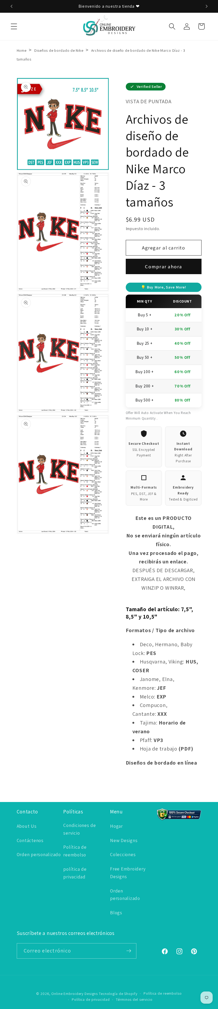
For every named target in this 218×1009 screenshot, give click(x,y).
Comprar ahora (163, 266)
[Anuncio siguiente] (206, 6)
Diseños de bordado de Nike (59, 50)
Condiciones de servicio (79, 829)
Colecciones (123, 854)
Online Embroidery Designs (74, 993)
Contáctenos (30, 840)
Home (22, 50)
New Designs (123, 840)
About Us (27, 826)
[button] (14, 26)
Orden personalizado (39, 854)
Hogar (116, 826)
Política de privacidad (91, 999)
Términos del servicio (134, 999)
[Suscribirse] (128, 951)
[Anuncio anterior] (11, 6)
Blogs (116, 912)
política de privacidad (74, 873)
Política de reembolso (74, 851)
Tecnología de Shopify (118, 993)
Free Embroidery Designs (127, 872)
